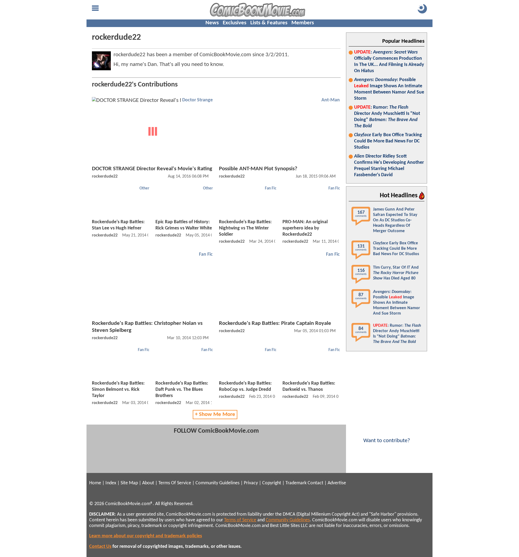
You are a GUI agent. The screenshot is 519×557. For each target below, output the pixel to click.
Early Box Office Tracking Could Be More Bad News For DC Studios (388, 141)
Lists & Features (268, 23)
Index (110, 483)
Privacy (251, 483)
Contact (315, 483)
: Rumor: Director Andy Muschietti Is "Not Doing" (387, 117)
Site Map (129, 483)
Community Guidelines (217, 483)
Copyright (271, 483)
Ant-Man (330, 100)
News (212, 23)
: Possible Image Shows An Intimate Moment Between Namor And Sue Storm (389, 89)
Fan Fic (270, 188)
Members (302, 23)
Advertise (337, 483)
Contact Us (100, 546)
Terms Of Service (174, 483)
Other (144, 188)
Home (95, 483)
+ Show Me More (215, 414)
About (148, 483)
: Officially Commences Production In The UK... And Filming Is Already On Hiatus (389, 62)
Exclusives (234, 23)
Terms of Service (240, 520)
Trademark (296, 483)
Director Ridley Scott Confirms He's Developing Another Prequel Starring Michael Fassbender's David (389, 166)
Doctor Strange (197, 100)
